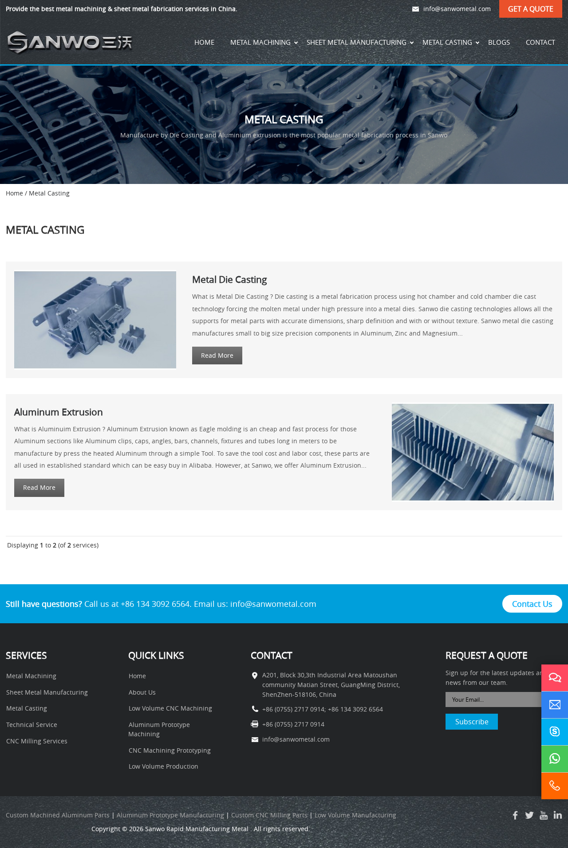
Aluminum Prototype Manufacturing (170, 815)
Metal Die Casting (229, 279)
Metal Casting (447, 42)
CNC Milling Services (36, 741)
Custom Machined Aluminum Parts (58, 815)
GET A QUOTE (530, 9)
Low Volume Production (163, 766)
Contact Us (532, 603)
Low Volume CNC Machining (170, 708)
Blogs (499, 42)
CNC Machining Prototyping (170, 750)
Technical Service (31, 725)
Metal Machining (260, 42)
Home (204, 42)
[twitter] (529, 815)
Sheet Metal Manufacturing (356, 42)
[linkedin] (557, 815)
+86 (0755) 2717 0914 (293, 709)
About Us (142, 692)
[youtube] (543, 815)
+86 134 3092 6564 (355, 709)
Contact (540, 42)
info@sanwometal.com (457, 9)
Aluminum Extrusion (58, 412)
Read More (217, 356)
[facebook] (515, 815)
